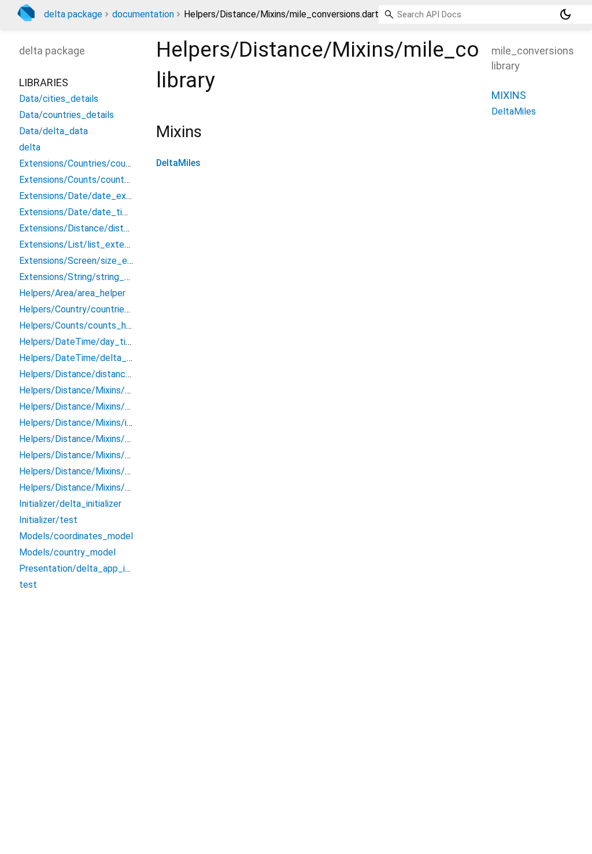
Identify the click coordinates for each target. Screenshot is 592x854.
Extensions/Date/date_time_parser (92, 212)
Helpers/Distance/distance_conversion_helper (114, 374)
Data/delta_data (53, 131)
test (28, 584)
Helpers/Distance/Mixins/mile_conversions (107, 471)
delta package (73, 14)
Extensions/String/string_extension (91, 276)
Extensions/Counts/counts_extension (96, 179)
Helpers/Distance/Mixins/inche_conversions (109, 422)
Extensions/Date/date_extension (87, 195)
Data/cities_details (58, 98)
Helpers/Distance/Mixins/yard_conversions (107, 487)
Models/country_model (67, 552)
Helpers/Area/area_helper (72, 293)
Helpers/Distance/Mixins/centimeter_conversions (121, 390)
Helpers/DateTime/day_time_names (94, 341)
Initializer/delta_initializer (70, 503)
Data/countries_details (66, 114)
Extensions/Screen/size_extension (90, 260)
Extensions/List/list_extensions (84, 244)
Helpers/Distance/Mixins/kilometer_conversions (118, 438)
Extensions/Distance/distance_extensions (106, 228)
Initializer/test (48, 519)
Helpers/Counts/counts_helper (83, 325)
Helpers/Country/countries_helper (89, 309)
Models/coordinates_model (76, 536)
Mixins (508, 95)
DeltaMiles (178, 162)
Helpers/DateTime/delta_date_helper (97, 357)
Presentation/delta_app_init (77, 568)
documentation (143, 14)
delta (29, 147)
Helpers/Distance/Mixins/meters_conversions (113, 455)
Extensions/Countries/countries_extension (106, 163)
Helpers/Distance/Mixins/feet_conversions (108, 406)
